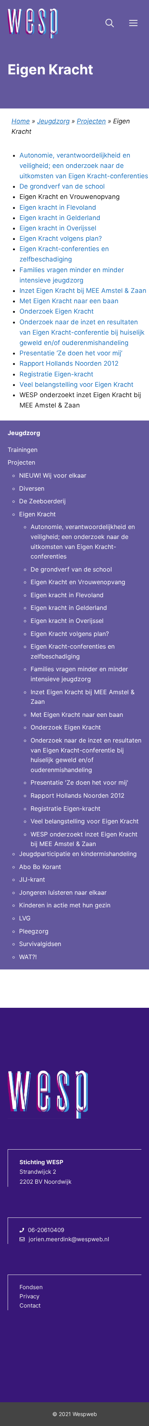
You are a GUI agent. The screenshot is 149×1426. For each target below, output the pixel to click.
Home (20, 121)
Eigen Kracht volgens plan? (60, 238)
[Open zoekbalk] (109, 23)
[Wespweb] (33, 23)
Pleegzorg (34, 931)
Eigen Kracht (37, 514)
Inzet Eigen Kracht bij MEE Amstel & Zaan (82, 290)
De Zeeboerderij (42, 501)
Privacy (29, 1296)
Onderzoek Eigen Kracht (56, 311)
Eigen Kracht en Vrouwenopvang (78, 582)
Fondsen (31, 1287)
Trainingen (22, 449)
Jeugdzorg (53, 121)
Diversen (31, 488)
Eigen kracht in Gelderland (59, 218)
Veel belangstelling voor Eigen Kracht (76, 384)
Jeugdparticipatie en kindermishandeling (78, 854)
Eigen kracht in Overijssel (57, 228)
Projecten (91, 121)
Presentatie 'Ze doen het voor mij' (79, 782)
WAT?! (28, 957)
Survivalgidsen (40, 944)
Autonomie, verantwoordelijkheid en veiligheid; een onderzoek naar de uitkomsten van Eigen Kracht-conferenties (83, 165)
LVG (25, 918)
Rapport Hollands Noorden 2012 (68, 363)
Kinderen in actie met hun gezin (64, 905)
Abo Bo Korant (40, 867)
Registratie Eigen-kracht (56, 374)
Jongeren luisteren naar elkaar (63, 892)
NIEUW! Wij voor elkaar (52, 475)
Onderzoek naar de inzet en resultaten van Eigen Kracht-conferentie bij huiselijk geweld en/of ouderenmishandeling (81, 332)
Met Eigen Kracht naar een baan (68, 301)
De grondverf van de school (62, 186)
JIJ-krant (32, 879)
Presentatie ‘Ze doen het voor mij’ (70, 353)
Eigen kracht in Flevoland (57, 207)
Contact (29, 1305)
